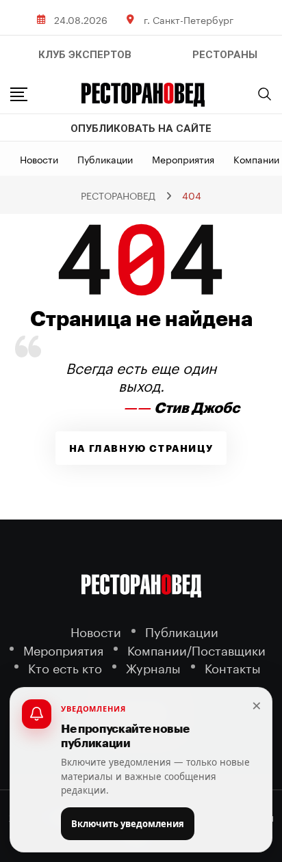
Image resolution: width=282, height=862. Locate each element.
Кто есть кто (65, 666)
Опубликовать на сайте (141, 128)
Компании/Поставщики (196, 649)
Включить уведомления (127, 824)
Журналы (153, 666)
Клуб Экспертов (84, 55)
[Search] (265, 93)
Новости (39, 158)
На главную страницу (141, 448)
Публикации (105, 158)
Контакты (233, 666)
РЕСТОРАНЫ (224, 55)
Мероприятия (183, 158)
